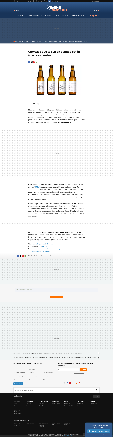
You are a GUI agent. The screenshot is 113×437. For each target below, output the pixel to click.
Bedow (44, 246)
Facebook (29, 62)
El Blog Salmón (93, 403)
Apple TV (39, 41)
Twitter (99, 16)
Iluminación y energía (19, 372)
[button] (36, 104)
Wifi (44, 380)
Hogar (45, 368)
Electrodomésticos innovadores (33, 368)
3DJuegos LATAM (31, 423)
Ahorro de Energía (18, 377)
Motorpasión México (67, 423)
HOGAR (57, 16)
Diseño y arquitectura (39, 256)
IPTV (60, 357)
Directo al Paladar (56, 403)
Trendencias (80, 403)
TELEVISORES (21, 16)
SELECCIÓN (48, 16)
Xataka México (17, 423)
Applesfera (16, 408)
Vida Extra (29, 405)
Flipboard (90, 16)
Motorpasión (67, 403)
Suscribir (83, 369)
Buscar (96, 390)
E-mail (36, 62)
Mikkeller (37, 187)
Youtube (96, 16)
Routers (16, 380)
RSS (76, 383)
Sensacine (41, 403)
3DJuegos (29, 403)
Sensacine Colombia (41, 425)
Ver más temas (18, 383)
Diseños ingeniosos (53, 256)
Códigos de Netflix (52, 357)
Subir (94, 396)
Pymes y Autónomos (92, 406)
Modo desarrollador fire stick (78, 357)
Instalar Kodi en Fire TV (40, 357)
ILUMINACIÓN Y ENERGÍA (78, 16)
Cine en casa (32, 380)
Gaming (65, 41)
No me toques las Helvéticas (42, 244)
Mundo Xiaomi (17, 413)
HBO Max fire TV (28, 357)
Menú (17, 10)
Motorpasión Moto (68, 405)
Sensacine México (43, 423)
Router (92, 41)
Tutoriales (31, 372)
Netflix (33, 41)
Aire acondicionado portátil (75, 41)
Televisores (17, 368)
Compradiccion (80, 408)
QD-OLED (86, 41)
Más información (68, 435)
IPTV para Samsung (91, 357)
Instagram (93, 16)
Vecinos (27, 41)
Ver (57, 297)
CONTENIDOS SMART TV (35, 16)
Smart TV (45, 377)
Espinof (41, 405)
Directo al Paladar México (56, 423)
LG (60, 41)
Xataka (15, 403)
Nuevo (95, 10)
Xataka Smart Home (56, 8)
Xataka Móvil (17, 405)
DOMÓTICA (65, 16)
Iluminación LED (33, 377)
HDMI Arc (66, 357)
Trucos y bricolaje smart (48, 373)
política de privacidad (78, 373)
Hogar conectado (53, 41)
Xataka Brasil (17, 425)
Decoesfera (80, 405)
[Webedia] (18, 396)
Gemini (45, 41)
